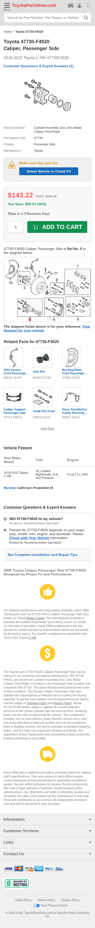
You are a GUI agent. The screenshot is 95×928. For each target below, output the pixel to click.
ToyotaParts (24, 5)
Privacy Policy (70, 900)
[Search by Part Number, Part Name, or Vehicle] (86, 18)
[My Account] (79, 5)
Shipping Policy (37, 703)
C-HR (32, 637)
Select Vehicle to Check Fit (49, 171)
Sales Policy (23, 900)
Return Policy (62, 703)
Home (8, 31)
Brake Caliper (36, 618)
